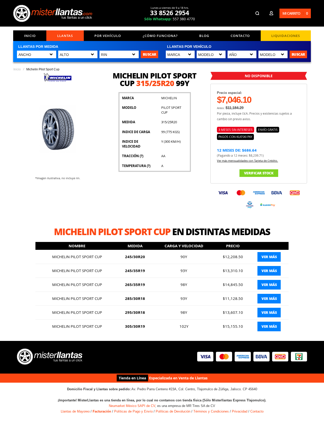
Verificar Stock (259, 173)
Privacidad (239, 411)
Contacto (240, 35)
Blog (204, 35)
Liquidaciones (285, 35)
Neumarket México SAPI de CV (132, 406)
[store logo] (53, 13)
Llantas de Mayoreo (75, 411)
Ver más (269, 256)
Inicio (30, 35)
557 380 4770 (169, 18)
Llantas (65, 35)
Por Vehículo (107, 35)
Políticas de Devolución (173, 411)
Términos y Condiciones (211, 411)
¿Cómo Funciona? (160, 35)
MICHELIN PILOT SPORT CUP (77, 256)
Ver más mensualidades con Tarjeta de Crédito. (247, 160)
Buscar (149, 54)
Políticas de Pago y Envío (133, 411)
